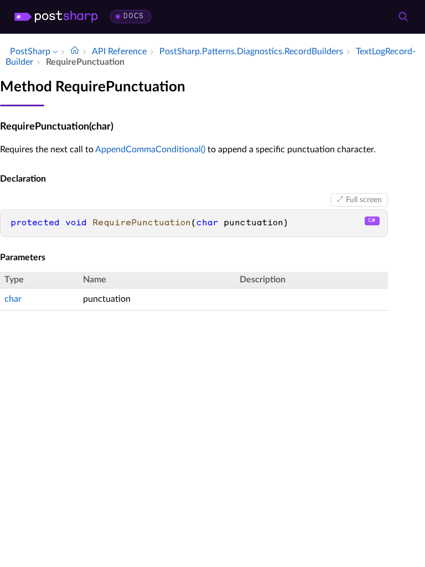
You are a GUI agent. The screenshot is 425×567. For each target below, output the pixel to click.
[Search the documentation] (403, 17)
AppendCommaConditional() (150, 149)
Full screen (364, 200)
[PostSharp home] (56, 16)
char (13, 299)
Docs (133, 16)
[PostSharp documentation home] (74, 51)
